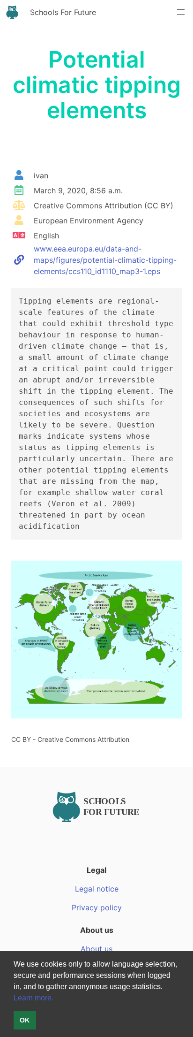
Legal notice (97, 888)
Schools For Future (63, 12)
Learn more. (33, 998)
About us (96, 948)
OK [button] (25, 1020)
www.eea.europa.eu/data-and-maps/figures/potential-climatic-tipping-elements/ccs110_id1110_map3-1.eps (105, 260)
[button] (165, 987)
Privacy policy (97, 907)
